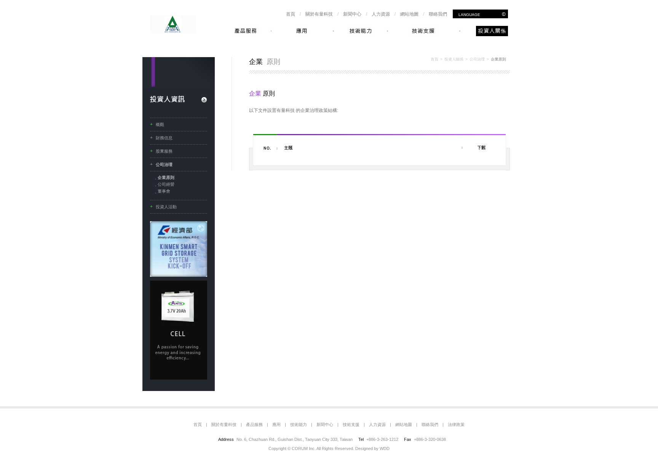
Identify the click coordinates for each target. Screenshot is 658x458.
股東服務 (164, 151)
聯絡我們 (438, 14)
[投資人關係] (484, 31)
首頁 (290, 14)
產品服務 (254, 424)
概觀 (160, 124)
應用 (276, 424)
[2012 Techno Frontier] (178, 275)
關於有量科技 (319, 14)
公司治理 (164, 164)
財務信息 (164, 138)
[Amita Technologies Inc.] (173, 31)
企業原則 (166, 177)
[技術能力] (361, 31)
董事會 (164, 191)
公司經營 (166, 184)
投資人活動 (166, 206)
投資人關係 (453, 59)
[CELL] (178, 378)
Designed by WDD (372, 448)
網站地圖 (409, 14)
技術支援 (351, 424)
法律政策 (456, 424)
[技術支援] (424, 31)
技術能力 (298, 424)
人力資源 (381, 14)
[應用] (303, 31)
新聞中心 (352, 14)
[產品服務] (249, 31)
